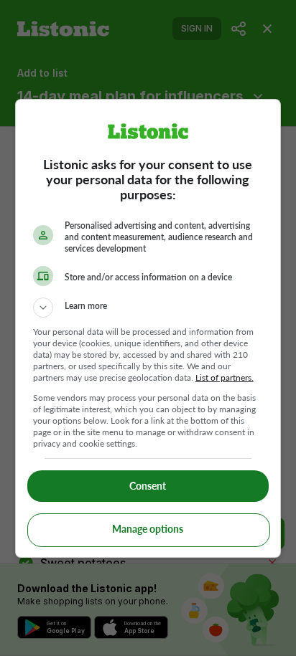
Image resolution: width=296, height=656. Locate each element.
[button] (148, 308)
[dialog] (148, 328)
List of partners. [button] (224, 377)
